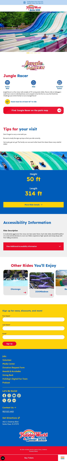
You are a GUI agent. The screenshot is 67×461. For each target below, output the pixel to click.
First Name (6, 316)
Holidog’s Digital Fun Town (15, 379)
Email (4, 333)
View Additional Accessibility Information (21, 246)
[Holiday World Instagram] (9, 395)
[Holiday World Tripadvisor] (14, 400)
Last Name (6, 325)
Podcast (6, 382)
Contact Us (7, 407)
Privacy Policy (33, 451)
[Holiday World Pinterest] (19, 395)
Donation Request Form (13, 367)
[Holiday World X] (4, 400)
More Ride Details (32, 204)
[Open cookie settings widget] (3, 458)
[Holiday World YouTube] (14, 395)
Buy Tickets (29, 458)
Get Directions (9, 418)
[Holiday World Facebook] (4, 395)
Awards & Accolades (11, 371)
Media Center (8, 363)
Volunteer (6, 360)
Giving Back (7, 375)
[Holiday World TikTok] (9, 400)
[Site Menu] (62, 458)
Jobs (4, 356)
